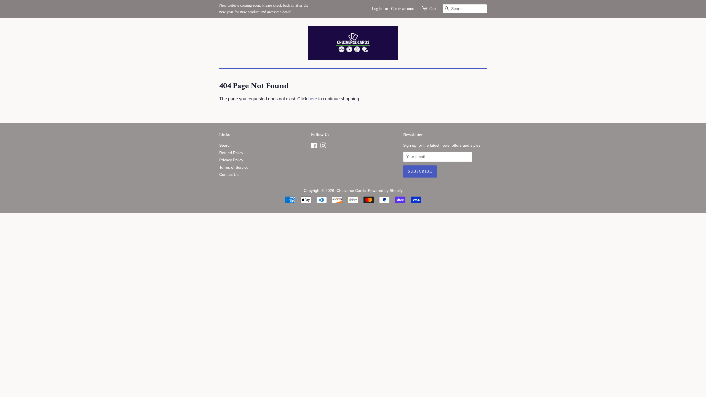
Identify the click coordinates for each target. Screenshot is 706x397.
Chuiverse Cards (351, 191)
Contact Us (229, 175)
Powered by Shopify (385, 191)
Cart (432, 9)
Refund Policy (231, 153)
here (312, 98)
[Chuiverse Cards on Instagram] (323, 147)
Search (225, 145)
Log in (377, 9)
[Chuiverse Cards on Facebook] (314, 147)
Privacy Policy (231, 160)
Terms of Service (233, 167)
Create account (402, 9)
